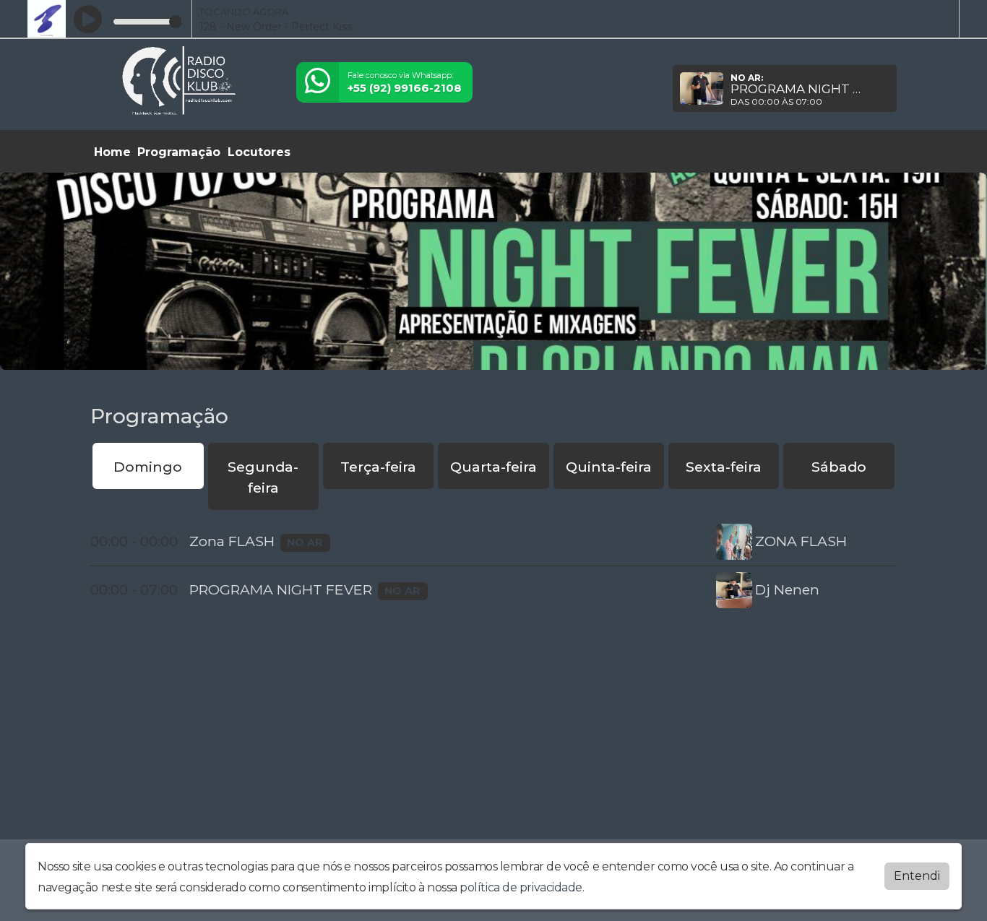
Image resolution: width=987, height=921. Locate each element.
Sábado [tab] (838, 466)
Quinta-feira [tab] (609, 466)
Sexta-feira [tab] (724, 466)
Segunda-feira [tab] (263, 477)
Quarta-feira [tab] (493, 466)
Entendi (917, 876)
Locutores (259, 152)
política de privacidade (521, 887)
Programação (178, 152)
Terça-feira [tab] (378, 466)
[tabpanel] (493, 566)
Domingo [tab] (147, 466)
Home (112, 152)
